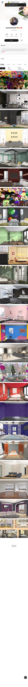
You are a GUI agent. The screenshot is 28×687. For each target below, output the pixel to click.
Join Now (24, 2)
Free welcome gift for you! (12, 4)
